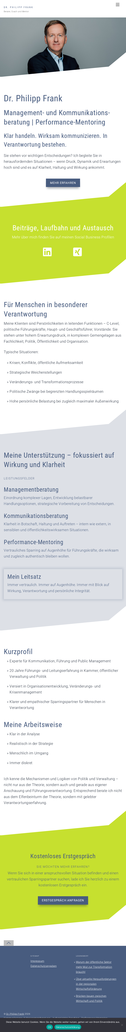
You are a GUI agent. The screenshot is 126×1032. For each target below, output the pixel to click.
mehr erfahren (63, 183)
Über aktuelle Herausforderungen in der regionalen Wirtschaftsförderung (96, 983)
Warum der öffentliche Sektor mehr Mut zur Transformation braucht (94, 967)
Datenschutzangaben (44, 966)
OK (49, 1027)
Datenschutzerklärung (68, 1027)
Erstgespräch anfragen (63, 900)
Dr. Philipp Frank (15, 1014)
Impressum (37, 961)
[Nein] (122, 1025)
